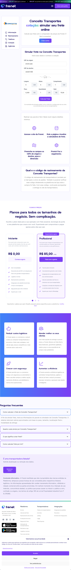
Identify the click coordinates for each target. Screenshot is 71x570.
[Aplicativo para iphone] (9, 525)
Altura (40, 81)
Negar (35, 558)
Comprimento (57, 81)
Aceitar (35, 553)
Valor (54, 89)
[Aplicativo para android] (9, 530)
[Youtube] (13, 519)
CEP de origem (28, 60)
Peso (25, 89)
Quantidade (42, 89)
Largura (26, 81)
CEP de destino (28, 68)
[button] (68, 539)
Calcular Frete (45, 99)
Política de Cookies (29, 567)
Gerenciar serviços (7, 548)
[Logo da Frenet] (8, 6)
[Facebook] (3, 519)
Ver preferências (35, 563)
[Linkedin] (6, 519)
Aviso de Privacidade (40, 567)
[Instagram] (10, 519)
